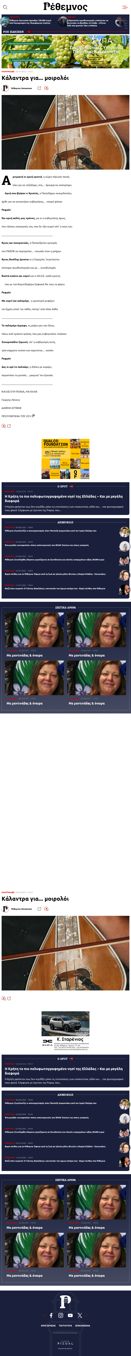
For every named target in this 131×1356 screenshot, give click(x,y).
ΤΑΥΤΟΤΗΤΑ (65, 1325)
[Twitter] (79, 1315)
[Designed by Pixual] (65, 1344)
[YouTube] (70, 1315)
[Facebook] (51, 1315)
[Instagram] (60, 1315)
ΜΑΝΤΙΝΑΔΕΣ (8, 71)
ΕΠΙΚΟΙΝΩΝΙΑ (82, 1325)
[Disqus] (65, 760)
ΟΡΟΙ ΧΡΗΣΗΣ (48, 1325)
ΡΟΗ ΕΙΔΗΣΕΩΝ (13, 31)
